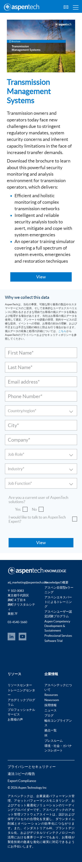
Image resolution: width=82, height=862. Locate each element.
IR (45, 735)
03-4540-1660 (17, 622)
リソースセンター (20, 685)
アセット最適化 (25, 805)
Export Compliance (22, 781)
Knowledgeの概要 (56, 582)
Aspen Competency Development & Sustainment (57, 626)
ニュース (50, 710)
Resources (51, 694)
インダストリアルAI (37, 828)
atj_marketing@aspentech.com (28, 582)
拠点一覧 (50, 730)
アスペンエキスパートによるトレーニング (58, 601)
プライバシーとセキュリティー (32, 767)
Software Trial (53, 640)
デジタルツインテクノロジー (51, 832)
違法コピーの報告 (21, 774)
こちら (62, 331)
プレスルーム (53, 740)
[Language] (66, 6)
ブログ (49, 715)
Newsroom (51, 700)
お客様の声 (15, 719)
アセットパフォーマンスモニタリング (41, 800)
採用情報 (50, 705)
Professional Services (58, 635)
